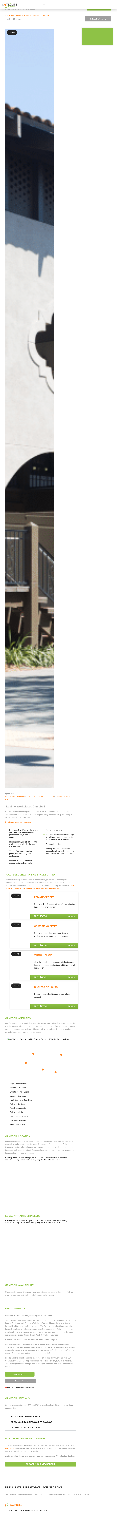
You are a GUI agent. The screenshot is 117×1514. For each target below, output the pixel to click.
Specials (58, 796)
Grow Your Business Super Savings (31, 1422)
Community (49, 796)
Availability (38, 796)
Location (29, 796)
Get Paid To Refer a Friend (26, 1428)
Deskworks (9, 1448)
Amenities (21, 796)
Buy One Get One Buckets (25, 1416)
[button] (44, 4)
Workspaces (10, 796)
